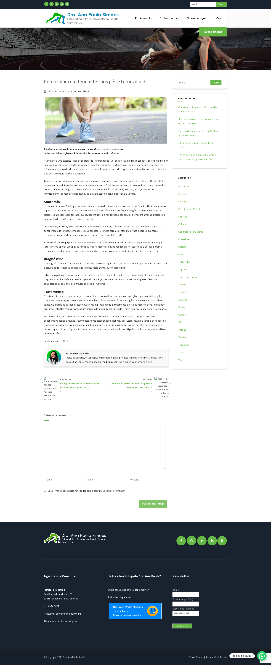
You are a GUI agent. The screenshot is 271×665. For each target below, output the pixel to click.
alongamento (119, 304)
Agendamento (213, 32)
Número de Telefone (183, 608)
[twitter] (57, 4)
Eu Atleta (64, 341)
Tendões (183, 337)
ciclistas (182, 216)
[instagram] (51, 4)
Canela (182, 194)
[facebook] (46, 4)
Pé (87, 91)
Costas (182, 254)
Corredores (184, 239)
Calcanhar (183, 186)
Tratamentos (168, 18)
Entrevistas (184, 262)
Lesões (182, 292)
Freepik (200, 657)
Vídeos (181, 360)
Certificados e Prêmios (190, 209)
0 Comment (76, 91)
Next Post (132, 383)
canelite (182, 201)
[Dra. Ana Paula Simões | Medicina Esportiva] (83, 18)
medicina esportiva (112, 362)
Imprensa (183, 269)
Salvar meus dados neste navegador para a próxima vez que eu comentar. (86, 490)
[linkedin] (62, 4)
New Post (183, 299)
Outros (182, 314)
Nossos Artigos (196, 18)
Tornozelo (183, 345)
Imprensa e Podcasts (189, 277)
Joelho (182, 284)
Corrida (182, 246)
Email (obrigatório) (182, 599)
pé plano (69, 242)
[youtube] (67, 4)
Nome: (175, 589)
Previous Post (79, 383)
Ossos (181, 307)
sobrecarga (87, 160)
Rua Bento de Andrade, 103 (58, 594)
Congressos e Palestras (190, 231)
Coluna (182, 224)
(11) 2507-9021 (51, 606)
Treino (181, 352)
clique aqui (124, 597)
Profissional (142, 18)
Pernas (182, 329)
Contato (221, 18)
